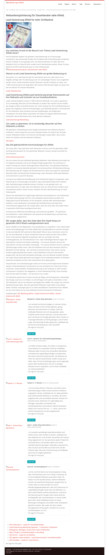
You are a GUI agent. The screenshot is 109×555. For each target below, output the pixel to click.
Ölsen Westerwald (34, 427)
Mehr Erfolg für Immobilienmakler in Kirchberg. (26, 532)
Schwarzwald (53, 383)
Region (67, 4)
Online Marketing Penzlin (15, 157)
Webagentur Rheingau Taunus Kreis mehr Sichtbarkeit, (29, 530)
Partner (87, 4)
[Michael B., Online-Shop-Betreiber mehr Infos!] (14, 306)
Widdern (56, 467)
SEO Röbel (9, 141)
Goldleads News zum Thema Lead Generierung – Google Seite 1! (28, 10)
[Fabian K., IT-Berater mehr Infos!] (14, 390)
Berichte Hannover (28, 551)
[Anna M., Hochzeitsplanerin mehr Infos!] (14, 474)
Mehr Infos (31, 333)
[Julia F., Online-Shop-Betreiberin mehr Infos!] (14, 432)
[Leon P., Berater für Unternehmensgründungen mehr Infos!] (14, 346)
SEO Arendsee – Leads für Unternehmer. (24, 540)
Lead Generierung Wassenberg (17, 120)
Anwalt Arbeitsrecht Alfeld (44, 293)
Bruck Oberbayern (39, 341)
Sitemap (37, 551)
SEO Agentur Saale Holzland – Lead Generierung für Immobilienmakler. (35, 537)
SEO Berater (18, 551)
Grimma (61, 299)
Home (60, 4)
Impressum (97, 4)
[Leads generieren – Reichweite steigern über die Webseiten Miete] (15, 4)
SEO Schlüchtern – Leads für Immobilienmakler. (26, 525)
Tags (80, 4)
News (74, 4)
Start (7, 10)
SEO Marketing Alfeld (25, 293)
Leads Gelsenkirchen (13, 91)
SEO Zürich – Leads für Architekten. (22, 535)
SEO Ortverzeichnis (37, 549)
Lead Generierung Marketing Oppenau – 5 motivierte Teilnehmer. (33, 527)
